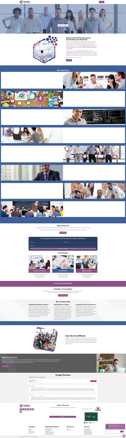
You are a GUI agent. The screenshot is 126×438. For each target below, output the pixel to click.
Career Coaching (86, 428)
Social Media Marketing (48, 433)
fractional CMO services (71, 52)
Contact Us (30, 429)
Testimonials (30, 433)
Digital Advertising (48, 428)
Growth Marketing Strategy (49, 429)
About (29, 428)
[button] (21, 409)
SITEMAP (36, 436)
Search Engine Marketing (88, 434)
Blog (67, 428)
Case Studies (69, 429)
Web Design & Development (49, 434)
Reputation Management (88, 433)
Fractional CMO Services (88, 429)
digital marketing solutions (88, 45)
